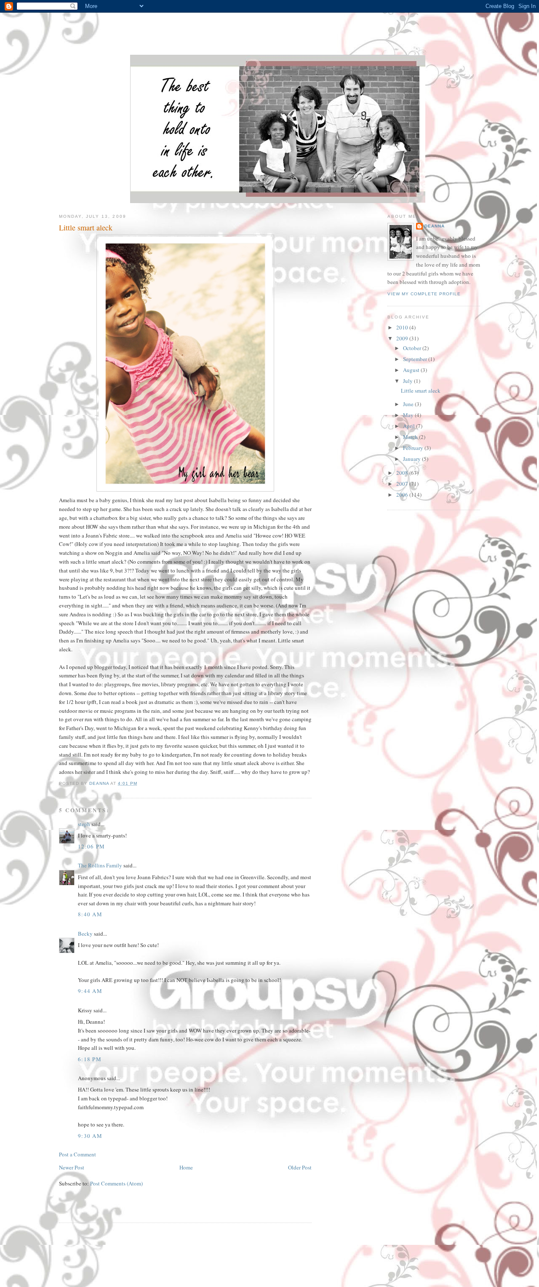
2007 (402, 483)
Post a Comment (77, 1154)
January (412, 459)
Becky (85, 933)
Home (186, 1167)
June (409, 404)
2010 (402, 327)
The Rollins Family (100, 865)
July (408, 381)
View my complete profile (424, 294)
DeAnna (434, 226)
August (412, 370)
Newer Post (71, 1167)
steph (84, 824)
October (412, 348)
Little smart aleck (420, 390)
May (409, 415)
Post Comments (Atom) (116, 1183)
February (413, 448)
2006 (402, 494)
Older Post (300, 1167)
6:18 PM (89, 1059)
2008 (402, 472)
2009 (402, 338)
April (409, 426)
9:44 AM (90, 991)
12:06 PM (91, 846)
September (415, 359)
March (411, 437)
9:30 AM (90, 1136)
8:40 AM (90, 914)
